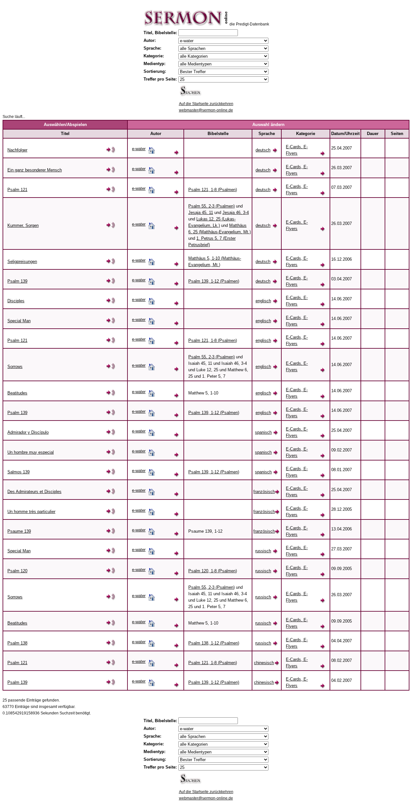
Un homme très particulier (31, 511)
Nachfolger (17, 150)
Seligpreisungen (22, 261)
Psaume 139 (19, 531)
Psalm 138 (17, 643)
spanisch (263, 432)
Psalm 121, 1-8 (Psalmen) (212, 189)
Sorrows (15, 366)
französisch (264, 491)
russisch (263, 550)
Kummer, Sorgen (23, 225)
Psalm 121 (17, 189)
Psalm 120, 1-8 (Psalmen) (212, 570)
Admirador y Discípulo (28, 432)
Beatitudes (17, 393)
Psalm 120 (17, 570)
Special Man (19, 320)
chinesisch (264, 662)
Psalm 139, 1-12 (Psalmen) (213, 281)
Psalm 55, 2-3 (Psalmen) (211, 206)
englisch (263, 300)
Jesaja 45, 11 (200, 212)
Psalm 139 (17, 281)
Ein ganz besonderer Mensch (34, 170)
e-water (138, 148)
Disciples (15, 300)
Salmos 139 (18, 472)
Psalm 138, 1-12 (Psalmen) (213, 643)
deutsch (263, 150)
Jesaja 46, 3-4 (235, 212)
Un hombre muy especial (30, 452)
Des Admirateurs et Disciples (34, 491)
